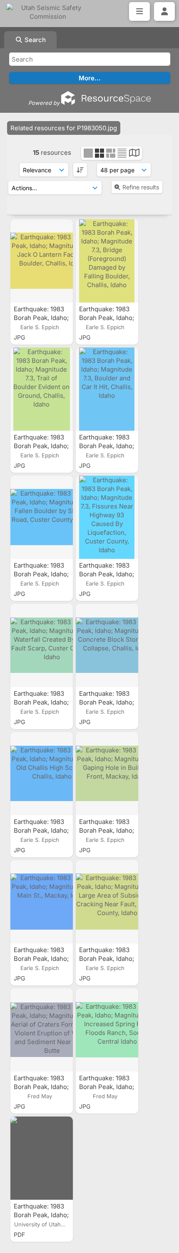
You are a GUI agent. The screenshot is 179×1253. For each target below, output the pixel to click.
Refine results (140, 187)
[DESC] (80, 169)
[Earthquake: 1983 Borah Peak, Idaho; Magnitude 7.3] (41, 1158)
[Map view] (134, 154)
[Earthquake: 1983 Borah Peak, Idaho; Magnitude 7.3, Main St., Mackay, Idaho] (41, 901)
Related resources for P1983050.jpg (63, 128)
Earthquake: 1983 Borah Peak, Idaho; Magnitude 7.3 (41, 1215)
